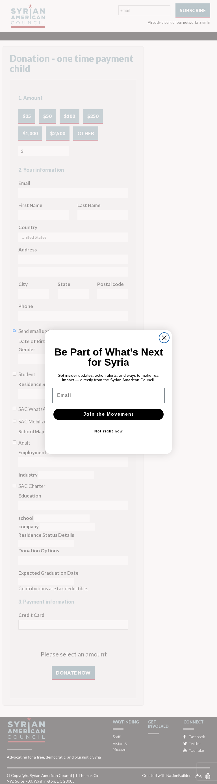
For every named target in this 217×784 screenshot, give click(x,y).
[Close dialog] (164, 338)
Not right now (108, 431)
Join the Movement (108, 414)
